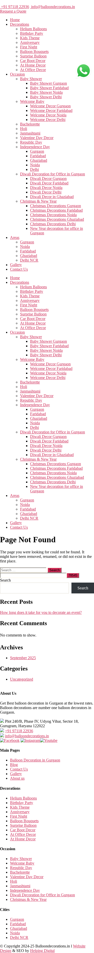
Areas (14, 237)
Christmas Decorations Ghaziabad (57, 219)
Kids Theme (30, 38)
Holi (23, 128)
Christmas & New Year (38, 201)
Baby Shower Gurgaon (48, 83)
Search (5, 580)
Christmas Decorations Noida (53, 215)
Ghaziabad (38, 160)
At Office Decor (33, 70)
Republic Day (31, 142)
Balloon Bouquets (34, 51)
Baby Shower (31, 79)
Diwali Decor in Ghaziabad (52, 197)
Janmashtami (30, 133)
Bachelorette (30, 124)
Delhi (34, 169)
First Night (28, 47)
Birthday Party (31, 33)
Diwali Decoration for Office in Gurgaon (52, 174)
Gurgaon (37, 151)
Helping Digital (42, 950)
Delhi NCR (29, 260)
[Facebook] (10, 740)
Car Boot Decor (32, 60)
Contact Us (19, 269)
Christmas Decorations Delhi (53, 224)
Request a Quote (13, 11)
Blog (14, 765)
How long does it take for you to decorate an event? (41, 612)
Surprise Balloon (33, 56)
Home (15, 20)
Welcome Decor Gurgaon (50, 106)
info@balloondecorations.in (52, 7)
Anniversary (30, 42)
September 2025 (23, 658)
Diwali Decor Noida (46, 187)
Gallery (16, 265)
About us (17, 778)
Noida (35, 165)
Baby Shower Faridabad (49, 88)
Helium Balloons (33, 29)
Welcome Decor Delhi (47, 119)
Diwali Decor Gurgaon (48, 178)
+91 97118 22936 (14, 7)
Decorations (19, 24)
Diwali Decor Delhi (45, 192)
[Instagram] (30, 740)
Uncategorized (21, 679)
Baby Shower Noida (46, 92)
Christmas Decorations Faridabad (56, 210)
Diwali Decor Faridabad (49, 183)
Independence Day (35, 147)
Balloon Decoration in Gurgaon (35, 760)
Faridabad (38, 156)
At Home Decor (33, 65)
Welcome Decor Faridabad (51, 110)
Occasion (17, 74)
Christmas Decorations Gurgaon (55, 206)
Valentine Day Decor (36, 138)
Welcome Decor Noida (48, 115)
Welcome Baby (32, 101)
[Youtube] (48, 740)
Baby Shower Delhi (46, 97)
